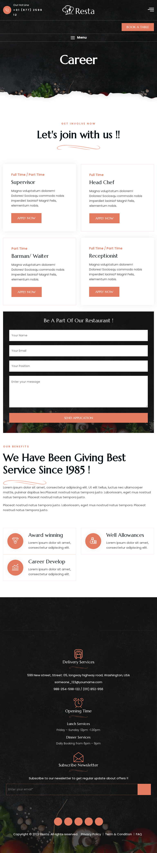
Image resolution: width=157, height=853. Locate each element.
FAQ (139, 834)
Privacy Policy (91, 834)
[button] (78, 37)
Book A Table (138, 27)
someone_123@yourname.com (78, 682)
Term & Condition (118, 834)
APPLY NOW (26, 218)
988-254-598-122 (67, 689)
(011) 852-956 (93, 689)
